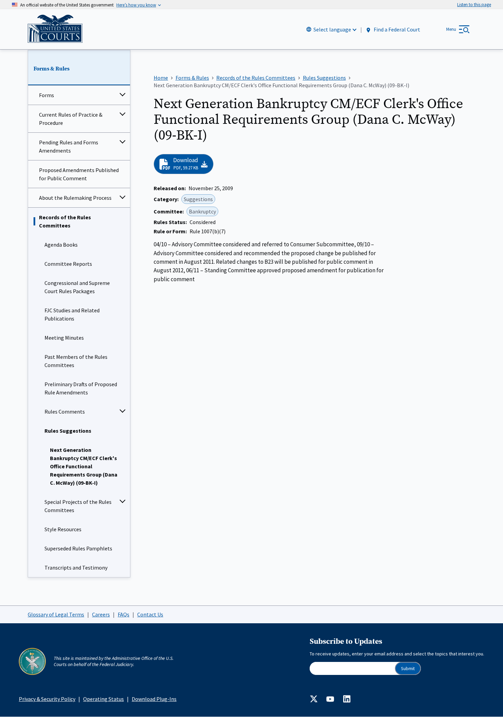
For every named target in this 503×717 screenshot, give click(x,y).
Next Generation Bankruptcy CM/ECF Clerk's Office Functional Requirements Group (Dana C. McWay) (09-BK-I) (83, 466)
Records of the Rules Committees (65, 221)
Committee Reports (68, 263)
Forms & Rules (51, 69)
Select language (332, 29)
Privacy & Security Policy (47, 698)
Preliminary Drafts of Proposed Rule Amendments (80, 388)
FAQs (123, 614)
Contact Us (150, 614)
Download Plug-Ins (154, 698)
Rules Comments (64, 411)
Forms (46, 95)
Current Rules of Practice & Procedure (70, 118)
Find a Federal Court (396, 29)
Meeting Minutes (64, 337)
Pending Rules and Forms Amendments (68, 146)
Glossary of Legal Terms (56, 614)
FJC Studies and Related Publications (72, 314)
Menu (451, 29)
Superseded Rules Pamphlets (78, 548)
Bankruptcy (202, 211)
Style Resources (62, 529)
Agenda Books (61, 244)
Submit (408, 669)
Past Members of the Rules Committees (75, 360)
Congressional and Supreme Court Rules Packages (77, 287)
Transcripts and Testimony (75, 567)
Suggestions (198, 199)
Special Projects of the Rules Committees (78, 505)
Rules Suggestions (67, 430)
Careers (101, 614)
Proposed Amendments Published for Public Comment (79, 174)
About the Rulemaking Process (75, 197)
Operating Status (103, 698)
